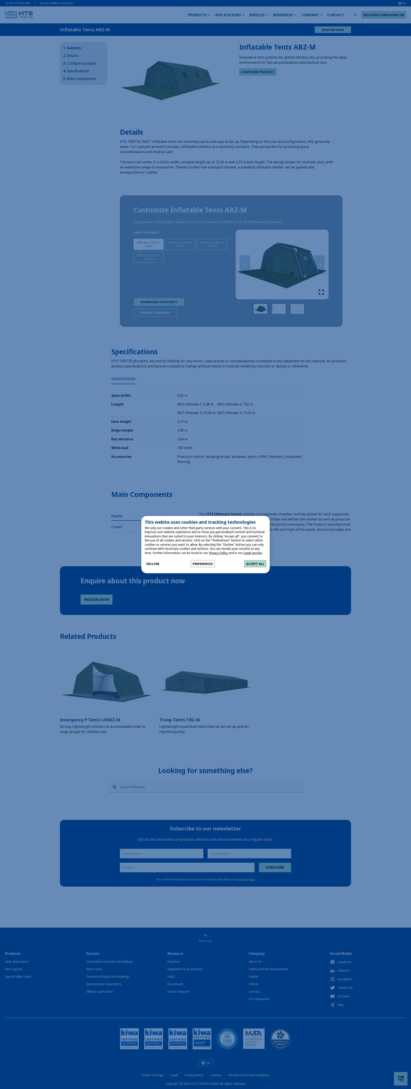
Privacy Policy (218, 553)
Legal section (252, 553)
